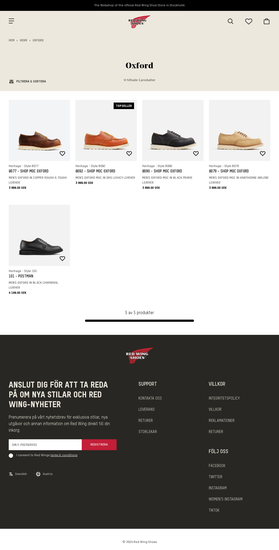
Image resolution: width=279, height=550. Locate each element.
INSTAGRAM (218, 488)
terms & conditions (63, 455)
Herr (23, 40)
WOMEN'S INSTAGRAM (225, 499)
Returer (145, 421)
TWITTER (215, 477)
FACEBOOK (217, 466)
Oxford (38, 40)
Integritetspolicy (224, 398)
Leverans (146, 410)
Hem (11, 40)
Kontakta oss (150, 398)
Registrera (99, 444)
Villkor (215, 410)
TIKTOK (214, 510)
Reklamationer (222, 421)
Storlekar (147, 432)
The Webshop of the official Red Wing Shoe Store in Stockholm (139, 5)
